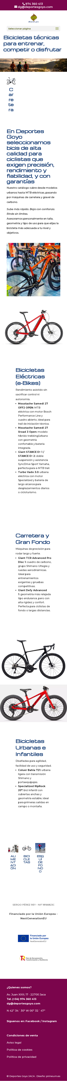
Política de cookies (19, 1049)
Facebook (33, 1021)
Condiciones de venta (22, 1035)
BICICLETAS (27, 854)
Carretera (11, 94)
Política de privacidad (21, 1056)
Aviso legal (14, 1042)
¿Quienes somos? (19, 987)
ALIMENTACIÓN (13, 857)
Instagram (49, 1021)
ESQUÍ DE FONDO (40, 858)
